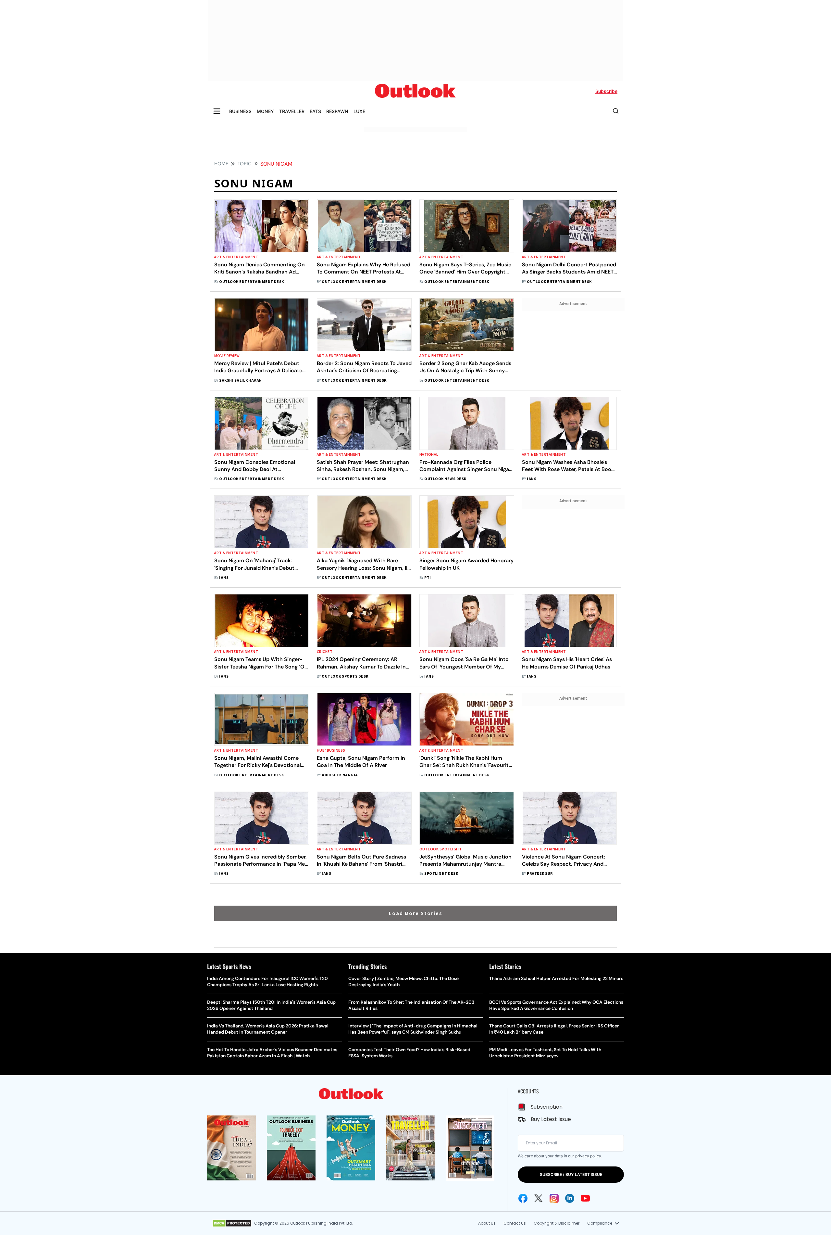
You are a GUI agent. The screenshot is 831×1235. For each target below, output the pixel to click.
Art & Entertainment (236, 257)
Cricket (324, 652)
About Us (487, 1223)
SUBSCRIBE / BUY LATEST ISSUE (571, 1174)
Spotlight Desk (441, 873)
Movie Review (227, 356)
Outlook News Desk (445, 479)
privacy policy (588, 1155)
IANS (531, 479)
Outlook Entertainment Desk (251, 282)
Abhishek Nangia (340, 775)
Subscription (547, 1107)
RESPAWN (337, 111)
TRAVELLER (291, 111)
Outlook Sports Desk (345, 676)
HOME (221, 163)
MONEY (265, 111)
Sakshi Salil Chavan (240, 380)
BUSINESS (240, 111)
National (429, 454)
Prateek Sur (539, 873)
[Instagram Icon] (554, 1198)
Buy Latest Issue (551, 1119)
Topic (245, 163)
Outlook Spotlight (440, 849)
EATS (315, 111)
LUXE (359, 111)
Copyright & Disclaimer (556, 1223)
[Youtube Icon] (585, 1198)
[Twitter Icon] (538, 1198)
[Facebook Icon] (523, 1198)
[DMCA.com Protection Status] (232, 1223)
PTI (427, 577)
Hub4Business (331, 750)
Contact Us (514, 1223)
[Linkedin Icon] (569, 1198)
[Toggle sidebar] (216, 111)
